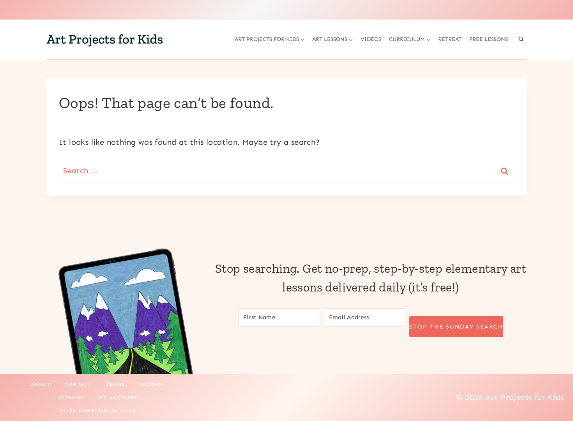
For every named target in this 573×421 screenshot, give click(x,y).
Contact (78, 384)
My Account (118, 397)
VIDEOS (371, 39)
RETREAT (450, 39)
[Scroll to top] (553, 390)
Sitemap (71, 397)
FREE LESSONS (488, 39)
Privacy (152, 384)
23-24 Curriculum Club (98, 410)
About (41, 384)
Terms (115, 384)
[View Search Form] (521, 39)
